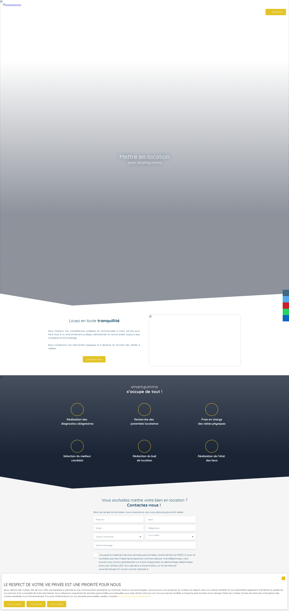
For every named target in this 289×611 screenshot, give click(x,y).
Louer (155, 11)
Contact (165, 11)
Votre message (104, 545)
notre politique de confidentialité (134, 596)
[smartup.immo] (24, 12)
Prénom (100, 519)
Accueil (136, 11)
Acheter (146, 11)
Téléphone (153, 528)
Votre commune (104, 536)
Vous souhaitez (153, 535)
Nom (150, 519)
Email (98, 528)
